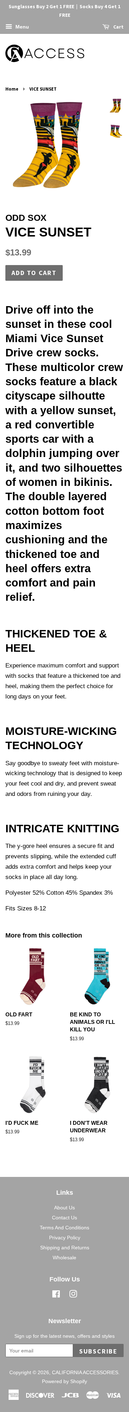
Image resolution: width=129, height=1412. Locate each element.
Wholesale (64, 1257)
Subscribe (98, 1351)
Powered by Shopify (64, 1381)
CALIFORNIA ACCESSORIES (85, 1372)
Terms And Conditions (64, 1227)
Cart (118, 27)
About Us (64, 1207)
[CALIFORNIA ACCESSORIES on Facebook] (56, 1295)
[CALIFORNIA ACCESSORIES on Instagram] (73, 1295)
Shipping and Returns (64, 1247)
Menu (21, 27)
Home (11, 89)
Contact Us (64, 1217)
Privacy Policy (64, 1237)
